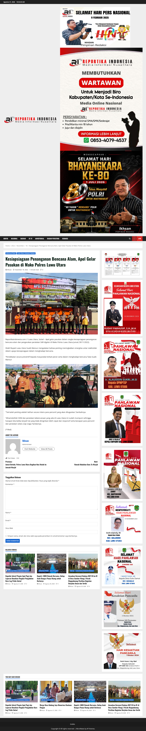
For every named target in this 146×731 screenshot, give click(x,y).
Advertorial (39, 238)
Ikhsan (9, 270)
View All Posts (47, 449)
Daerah (23, 238)
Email (8, 520)
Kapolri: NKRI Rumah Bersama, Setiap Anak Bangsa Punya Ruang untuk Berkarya (51, 578)
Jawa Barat (50, 700)
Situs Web (9, 528)
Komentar (9, 484)
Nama (8, 513)
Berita (5, 238)
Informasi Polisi (11, 253)
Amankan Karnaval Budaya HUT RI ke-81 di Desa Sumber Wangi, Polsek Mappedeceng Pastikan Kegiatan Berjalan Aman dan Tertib (82, 580)
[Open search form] (130, 239)
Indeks (72, 724)
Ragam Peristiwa (53, 238)
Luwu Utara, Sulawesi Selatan (26, 253)
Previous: (25, 464)
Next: (86, 463)
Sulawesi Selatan (24, 571)
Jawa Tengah (54, 571)
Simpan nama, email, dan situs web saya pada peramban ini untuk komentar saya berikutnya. (42, 536)
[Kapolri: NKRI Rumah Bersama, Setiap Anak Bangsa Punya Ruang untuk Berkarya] (51, 563)
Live (139, 238)
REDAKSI (65, 238)
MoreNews (80, 729)
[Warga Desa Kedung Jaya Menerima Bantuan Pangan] (56, 691)
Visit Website (29, 449)
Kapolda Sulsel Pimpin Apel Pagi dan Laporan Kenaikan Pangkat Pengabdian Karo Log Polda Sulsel (19, 578)
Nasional (14, 238)
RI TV (30, 238)
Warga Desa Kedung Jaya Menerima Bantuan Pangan (56, 706)
